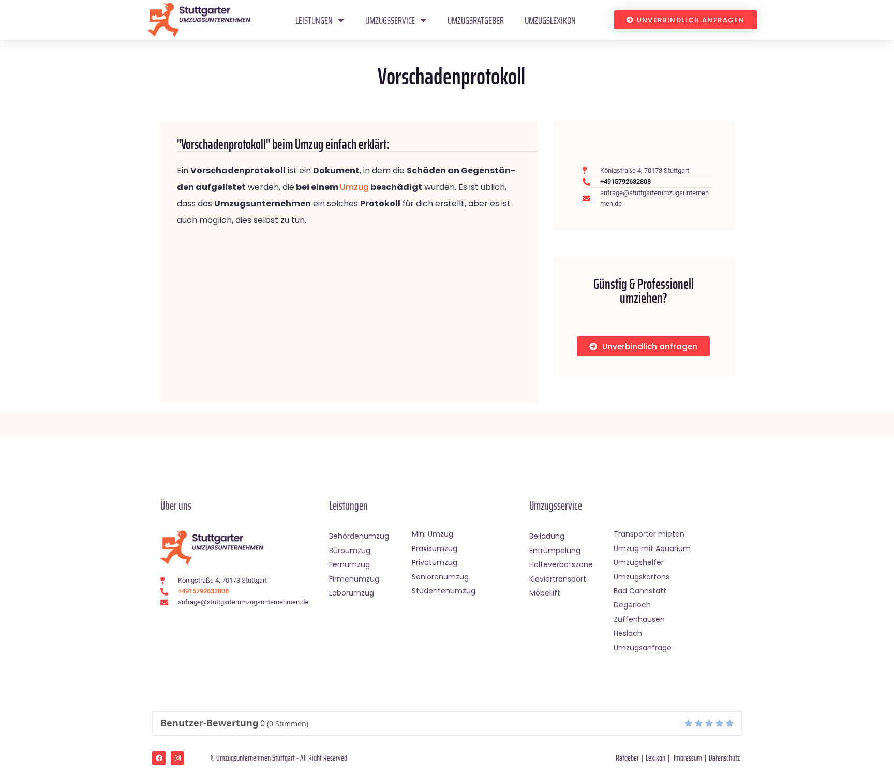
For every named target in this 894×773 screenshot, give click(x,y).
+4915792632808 (625, 181)
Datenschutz (724, 757)
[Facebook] (159, 758)
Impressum (688, 757)
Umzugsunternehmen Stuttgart (255, 757)
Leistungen (314, 20)
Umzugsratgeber (476, 20)
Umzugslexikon (550, 20)
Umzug (354, 187)
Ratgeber (627, 757)
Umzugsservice (390, 20)
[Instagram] (177, 758)
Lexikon (655, 757)
